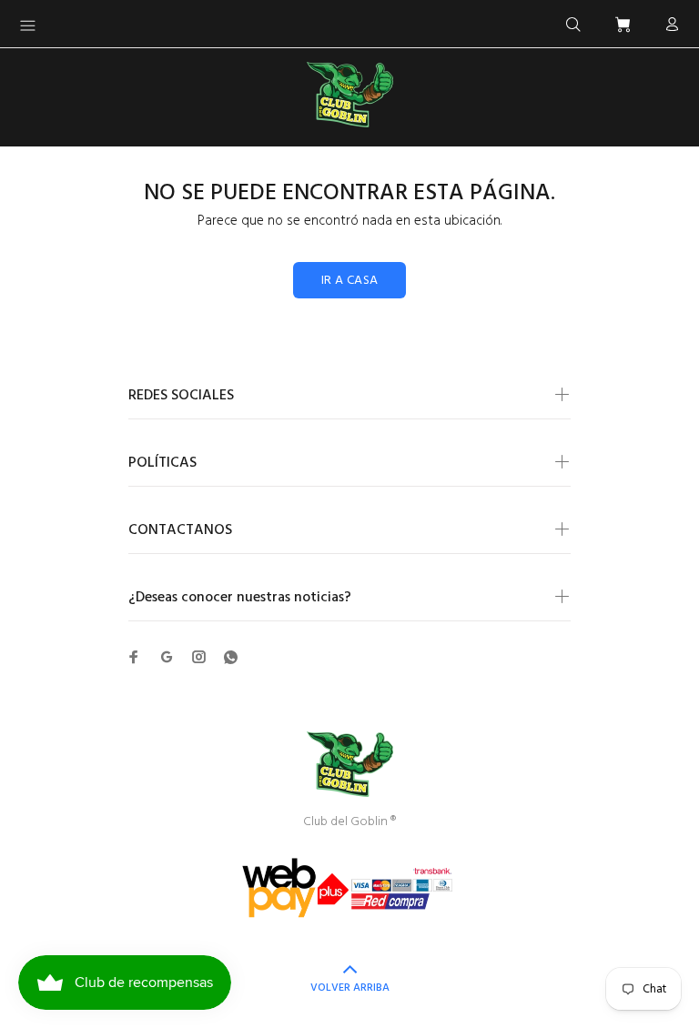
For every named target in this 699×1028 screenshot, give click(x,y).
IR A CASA (350, 280)
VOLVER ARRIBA (350, 988)
